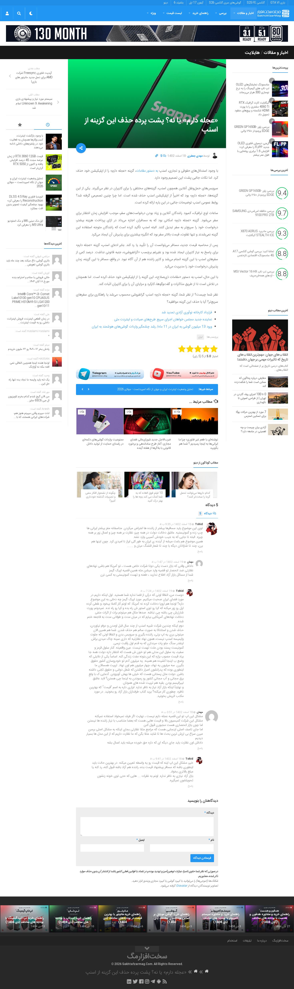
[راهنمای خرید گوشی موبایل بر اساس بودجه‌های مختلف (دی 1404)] (171, 918)
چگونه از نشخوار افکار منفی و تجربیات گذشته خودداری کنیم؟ (100, 497)
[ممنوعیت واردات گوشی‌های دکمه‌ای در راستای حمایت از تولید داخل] (99, 421)
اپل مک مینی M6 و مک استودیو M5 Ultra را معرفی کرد (25, 223)
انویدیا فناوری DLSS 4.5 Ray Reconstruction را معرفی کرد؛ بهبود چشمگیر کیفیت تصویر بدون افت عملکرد (24, 202)
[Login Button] (7, 13)
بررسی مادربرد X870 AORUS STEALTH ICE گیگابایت (257, 233)
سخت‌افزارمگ (280, 940)
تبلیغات (247, 940)
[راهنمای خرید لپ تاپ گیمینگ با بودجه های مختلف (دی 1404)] (24, 918)
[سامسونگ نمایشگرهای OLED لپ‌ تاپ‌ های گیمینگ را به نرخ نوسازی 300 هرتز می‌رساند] (280, 89)
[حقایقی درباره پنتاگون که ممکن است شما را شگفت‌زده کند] (278, 381)
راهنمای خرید (200, 13)
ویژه (153, 13)
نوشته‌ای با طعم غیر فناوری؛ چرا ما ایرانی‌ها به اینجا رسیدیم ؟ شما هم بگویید (198, 444)
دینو (166, 2)
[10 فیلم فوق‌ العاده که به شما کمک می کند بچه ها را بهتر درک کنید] (147, 484)
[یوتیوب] (184, 374)
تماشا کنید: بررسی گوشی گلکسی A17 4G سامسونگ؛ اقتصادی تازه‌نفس (253, 253)
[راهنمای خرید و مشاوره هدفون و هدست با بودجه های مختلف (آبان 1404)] (269, 918)
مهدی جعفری (195, 156)
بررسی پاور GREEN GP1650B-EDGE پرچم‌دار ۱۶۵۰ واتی (251, 129)
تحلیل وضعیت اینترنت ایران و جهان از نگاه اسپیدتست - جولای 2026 (155, 389)
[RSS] (164, 981)
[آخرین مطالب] (48, 125)
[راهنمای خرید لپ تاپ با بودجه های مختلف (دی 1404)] (73, 918)
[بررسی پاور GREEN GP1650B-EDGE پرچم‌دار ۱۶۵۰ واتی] (280, 129)
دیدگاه (205, 513)
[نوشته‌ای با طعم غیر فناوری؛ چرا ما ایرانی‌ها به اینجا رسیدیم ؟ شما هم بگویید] (194, 421)
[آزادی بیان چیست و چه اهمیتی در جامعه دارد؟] (278, 429)
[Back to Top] (147, 949)
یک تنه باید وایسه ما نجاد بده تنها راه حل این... (29, 381)
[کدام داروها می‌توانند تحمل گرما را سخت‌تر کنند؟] (194, 484)
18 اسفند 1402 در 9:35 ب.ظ (175, 524)
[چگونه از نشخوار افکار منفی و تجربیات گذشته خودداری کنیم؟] (99, 484)
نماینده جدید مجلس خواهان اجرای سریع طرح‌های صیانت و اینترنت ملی (163, 319)
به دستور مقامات (147, 171)
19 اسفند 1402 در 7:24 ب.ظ (156, 591)
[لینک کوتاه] (156, 156)
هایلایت (252, 52)
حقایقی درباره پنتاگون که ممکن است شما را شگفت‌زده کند (250, 382)
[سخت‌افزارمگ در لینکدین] (129, 981)
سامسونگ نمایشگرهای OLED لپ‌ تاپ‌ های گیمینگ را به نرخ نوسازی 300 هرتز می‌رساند (252, 88)
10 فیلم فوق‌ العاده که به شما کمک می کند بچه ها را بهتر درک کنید (148, 497)
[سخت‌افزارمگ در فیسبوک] (141, 981)
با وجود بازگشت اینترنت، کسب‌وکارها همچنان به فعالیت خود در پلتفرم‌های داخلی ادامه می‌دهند (26, 141)
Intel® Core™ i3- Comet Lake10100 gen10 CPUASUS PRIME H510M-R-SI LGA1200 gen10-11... (30, 300)
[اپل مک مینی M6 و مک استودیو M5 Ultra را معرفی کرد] (54, 223)
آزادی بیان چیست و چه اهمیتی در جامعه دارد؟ (253, 429)
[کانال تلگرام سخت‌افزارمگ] (153, 981)
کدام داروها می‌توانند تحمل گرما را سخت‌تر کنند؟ (195, 495)
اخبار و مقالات (245, 13)
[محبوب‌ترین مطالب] (20, 125)
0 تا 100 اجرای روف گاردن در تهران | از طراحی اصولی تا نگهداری (250, 398)
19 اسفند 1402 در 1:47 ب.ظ (167, 562)
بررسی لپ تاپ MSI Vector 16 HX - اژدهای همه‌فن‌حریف (254, 273)
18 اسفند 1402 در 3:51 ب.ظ (177, 712)
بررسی (223, 13)
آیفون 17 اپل (196, 2)
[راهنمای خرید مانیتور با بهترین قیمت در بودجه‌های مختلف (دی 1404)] (122, 918)
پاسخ (200, 551)
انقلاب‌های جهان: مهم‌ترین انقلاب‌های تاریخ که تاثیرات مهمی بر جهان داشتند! (262, 357)
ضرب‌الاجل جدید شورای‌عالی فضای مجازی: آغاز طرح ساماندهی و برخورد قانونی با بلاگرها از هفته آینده (149, 444)
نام (211, 840)
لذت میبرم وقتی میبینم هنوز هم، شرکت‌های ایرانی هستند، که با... (31, 415)
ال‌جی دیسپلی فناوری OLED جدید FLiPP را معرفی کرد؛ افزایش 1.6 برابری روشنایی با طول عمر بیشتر (253, 149)
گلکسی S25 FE (256, 2)
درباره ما (262, 940)
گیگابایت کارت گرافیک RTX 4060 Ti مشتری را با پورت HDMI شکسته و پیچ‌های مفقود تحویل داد (252, 108)
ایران (200, 337)
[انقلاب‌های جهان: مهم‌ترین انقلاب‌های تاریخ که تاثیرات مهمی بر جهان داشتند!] (260, 335)
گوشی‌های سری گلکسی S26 (225, 2)
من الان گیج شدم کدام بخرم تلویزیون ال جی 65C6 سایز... (28, 398)
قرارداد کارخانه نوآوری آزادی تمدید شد (187, 312)
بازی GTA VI (277, 2)
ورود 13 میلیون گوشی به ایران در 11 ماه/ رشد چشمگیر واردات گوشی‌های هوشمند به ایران (152, 326)
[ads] (147, 33)
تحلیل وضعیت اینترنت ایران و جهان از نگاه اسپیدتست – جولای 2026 (25, 182)
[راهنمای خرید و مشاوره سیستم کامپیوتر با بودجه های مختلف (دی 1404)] (220, 918)
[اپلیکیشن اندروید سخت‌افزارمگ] (159, 981)
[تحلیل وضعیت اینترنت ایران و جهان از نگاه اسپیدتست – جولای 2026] (54, 183)
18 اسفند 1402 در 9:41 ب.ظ (166, 759)
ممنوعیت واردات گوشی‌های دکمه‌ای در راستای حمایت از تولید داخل (102, 441)
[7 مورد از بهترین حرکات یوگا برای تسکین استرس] (278, 414)
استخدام (232, 940)
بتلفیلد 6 (178, 2)
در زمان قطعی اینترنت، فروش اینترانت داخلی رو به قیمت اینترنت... (28, 320)
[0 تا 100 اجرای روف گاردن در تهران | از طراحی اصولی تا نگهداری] (278, 398)
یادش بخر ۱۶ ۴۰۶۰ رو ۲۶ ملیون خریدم (28, 349)
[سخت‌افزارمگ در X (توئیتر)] (135, 981)
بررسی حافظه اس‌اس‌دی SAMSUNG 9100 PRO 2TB (253, 213)
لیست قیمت (174, 13)
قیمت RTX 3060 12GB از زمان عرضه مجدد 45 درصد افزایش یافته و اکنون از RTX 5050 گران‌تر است (25, 162)
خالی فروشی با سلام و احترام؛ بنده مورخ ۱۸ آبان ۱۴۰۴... (30, 279)
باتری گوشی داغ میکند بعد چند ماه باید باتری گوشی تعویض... (27, 262)
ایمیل (140, 840)
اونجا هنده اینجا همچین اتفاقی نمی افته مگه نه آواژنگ (29, 365)
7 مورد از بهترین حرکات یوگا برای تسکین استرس (251, 414)
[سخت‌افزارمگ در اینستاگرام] (147, 981)
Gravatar (181, 886)
